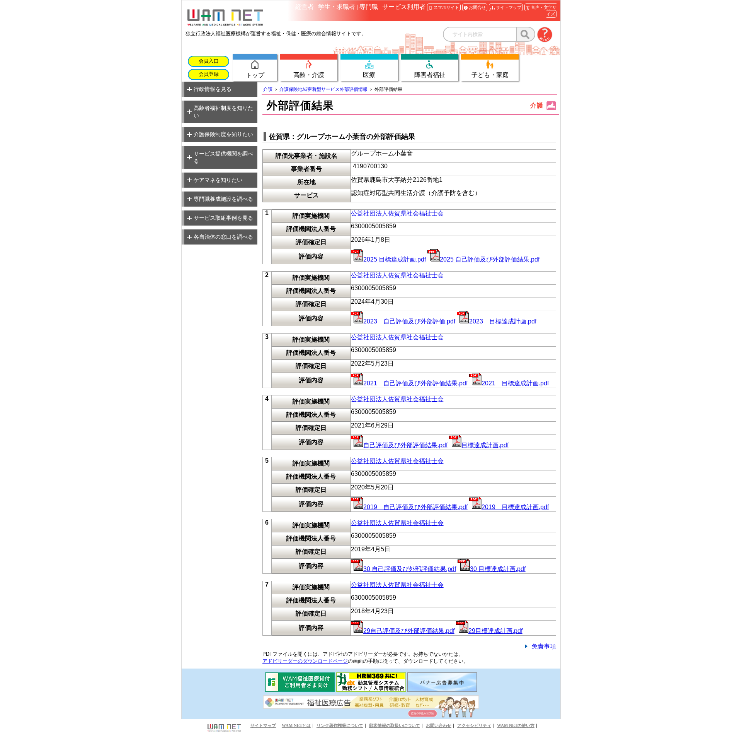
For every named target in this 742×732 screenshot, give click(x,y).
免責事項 (543, 646)
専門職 (368, 6)
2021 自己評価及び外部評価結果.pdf (415, 383)
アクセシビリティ (474, 725)
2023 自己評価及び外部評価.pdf (409, 321)
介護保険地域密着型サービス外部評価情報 (323, 89)
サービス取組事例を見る (223, 218)
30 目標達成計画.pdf (498, 569)
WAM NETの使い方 (515, 725)
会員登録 (209, 74)
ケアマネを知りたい (218, 180)
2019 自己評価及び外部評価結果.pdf (415, 507)
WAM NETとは (296, 725)
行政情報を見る (212, 89)
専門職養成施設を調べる (223, 199)
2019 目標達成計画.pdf (515, 507)
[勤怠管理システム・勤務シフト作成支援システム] (371, 689)
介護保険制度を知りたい (223, 134)
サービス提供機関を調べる (223, 157)
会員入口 (209, 61)
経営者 (304, 6)
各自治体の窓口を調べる (223, 237)
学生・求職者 (336, 6)
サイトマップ (263, 725)
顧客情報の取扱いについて (394, 725)
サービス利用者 (403, 6)
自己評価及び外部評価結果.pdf (405, 445)
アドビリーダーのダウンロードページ (305, 661)
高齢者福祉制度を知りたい (223, 111)
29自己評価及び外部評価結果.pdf (408, 631)
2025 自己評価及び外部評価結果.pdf (489, 259)
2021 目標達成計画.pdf (515, 383)
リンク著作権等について (340, 725)
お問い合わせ (438, 725)
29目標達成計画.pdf (495, 631)
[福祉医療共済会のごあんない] (300, 689)
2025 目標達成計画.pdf (394, 259)
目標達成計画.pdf (485, 445)
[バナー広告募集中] (442, 689)
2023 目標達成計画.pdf (502, 321)
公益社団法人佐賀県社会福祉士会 (397, 213)
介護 (267, 89)
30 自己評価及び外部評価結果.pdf (409, 569)
